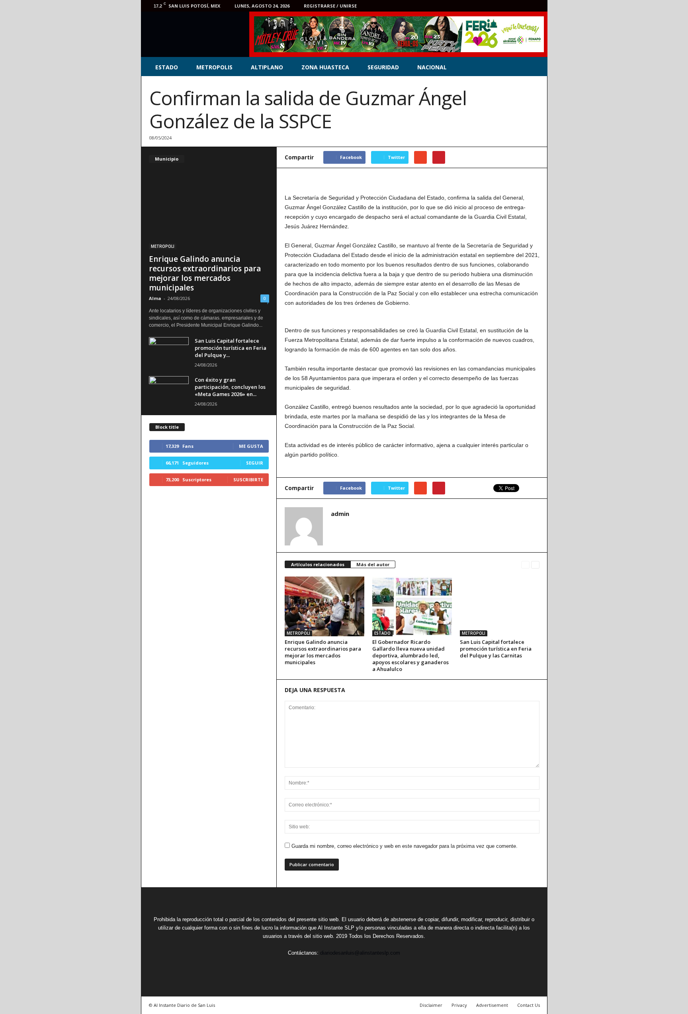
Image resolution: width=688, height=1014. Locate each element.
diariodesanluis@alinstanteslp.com (360, 953)
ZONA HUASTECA (325, 67)
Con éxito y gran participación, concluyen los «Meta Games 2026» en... (230, 387)
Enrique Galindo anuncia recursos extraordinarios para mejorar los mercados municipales (323, 652)
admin (340, 514)
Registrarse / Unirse (330, 6)
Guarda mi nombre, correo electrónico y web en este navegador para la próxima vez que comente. (404, 846)
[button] (535, 67)
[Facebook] (487, 6)
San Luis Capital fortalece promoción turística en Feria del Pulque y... (230, 348)
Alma (155, 298)
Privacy (459, 1005)
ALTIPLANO (267, 67)
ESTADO (166, 67)
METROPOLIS (214, 67)
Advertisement (492, 1005)
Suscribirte (248, 479)
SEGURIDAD (383, 67)
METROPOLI (298, 633)
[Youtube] (536, 6)
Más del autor (372, 564)
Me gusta (251, 446)
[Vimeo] (512, 6)
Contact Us (528, 1005)
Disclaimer (431, 1005)
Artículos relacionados (317, 564)
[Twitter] (499, 6)
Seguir (254, 463)
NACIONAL (432, 67)
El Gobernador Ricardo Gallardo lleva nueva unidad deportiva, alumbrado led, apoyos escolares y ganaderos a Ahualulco (410, 655)
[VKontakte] (524, 6)
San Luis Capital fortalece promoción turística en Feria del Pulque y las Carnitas (496, 648)
